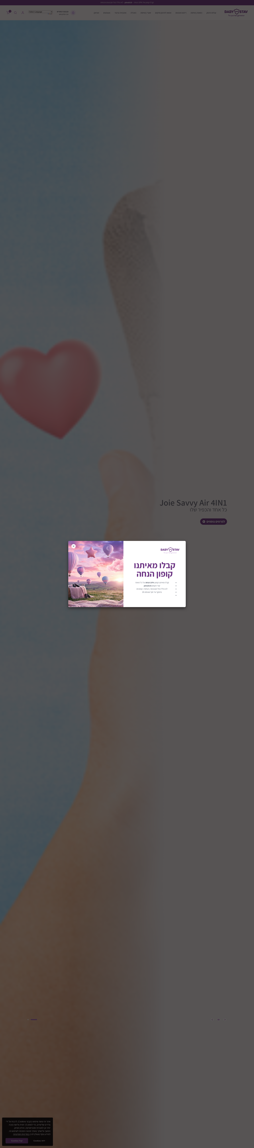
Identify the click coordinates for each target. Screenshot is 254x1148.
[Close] (73, 546)
